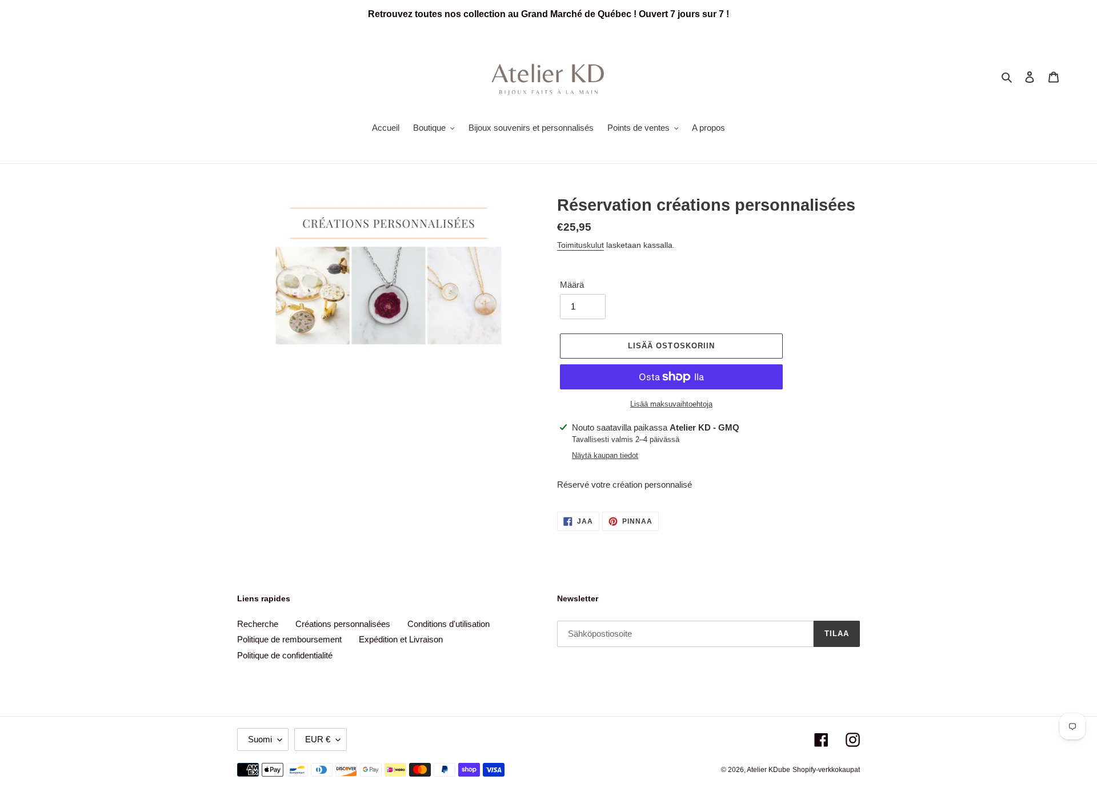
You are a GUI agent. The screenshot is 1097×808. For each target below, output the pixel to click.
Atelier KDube (768, 770)
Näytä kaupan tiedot (605, 455)
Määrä (572, 285)
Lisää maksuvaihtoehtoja (671, 404)
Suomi (260, 739)
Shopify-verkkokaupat (826, 770)
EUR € (317, 739)
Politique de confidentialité (285, 655)
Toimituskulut (580, 245)
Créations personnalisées (342, 624)
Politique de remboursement (289, 639)
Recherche (257, 624)
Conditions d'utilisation (448, 624)
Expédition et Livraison (401, 639)
